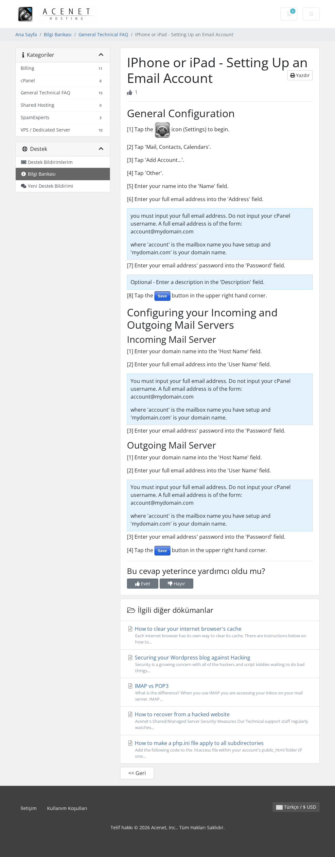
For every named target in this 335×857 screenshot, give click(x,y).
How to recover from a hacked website (220, 720)
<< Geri (137, 773)
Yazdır (302, 75)
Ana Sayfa (26, 34)
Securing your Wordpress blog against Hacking (219, 664)
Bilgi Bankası (58, 34)
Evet (145, 583)
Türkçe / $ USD (299, 807)
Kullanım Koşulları (67, 808)
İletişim (29, 808)
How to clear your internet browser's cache (219, 635)
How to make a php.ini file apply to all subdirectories (217, 749)
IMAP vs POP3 (218, 692)
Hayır (178, 583)
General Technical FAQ (103, 34)
